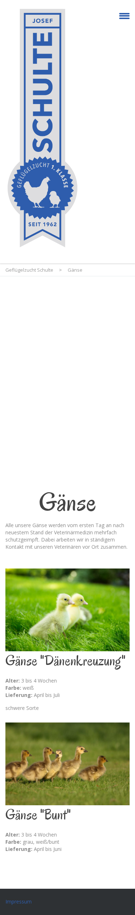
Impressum (18, 901)
